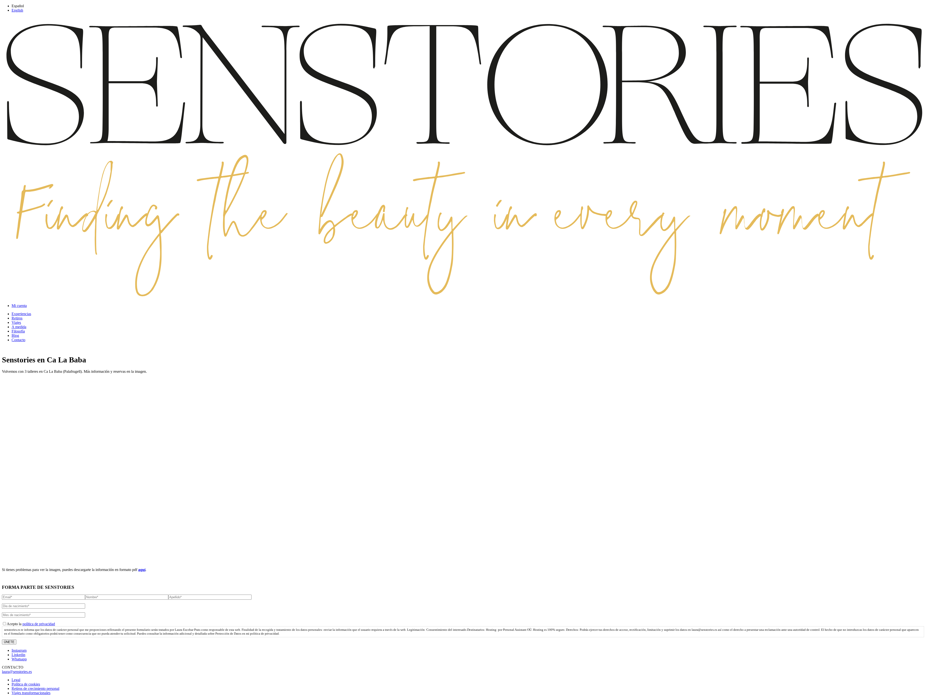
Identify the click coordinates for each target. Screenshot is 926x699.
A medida (19, 327)
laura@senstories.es (17, 672)
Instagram (19, 650)
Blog (15, 335)
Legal (16, 680)
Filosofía (18, 331)
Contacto (18, 340)
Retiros (17, 318)
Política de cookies (26, 684)
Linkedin (18, 655)
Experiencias (21, 314)
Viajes (16, 322)
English (17, 10)
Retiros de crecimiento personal (35, 688)
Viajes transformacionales (31, 693)
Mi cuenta (19, 306)
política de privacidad (38, 624)
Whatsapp (19, 659)
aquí (141, 570)
